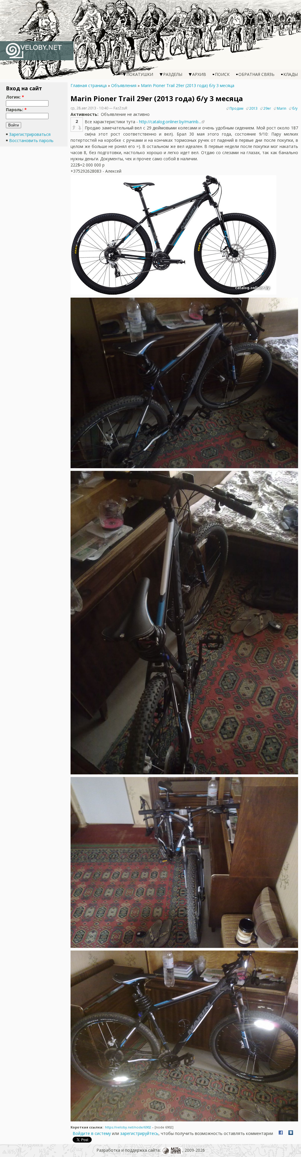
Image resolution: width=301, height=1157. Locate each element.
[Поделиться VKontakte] (290, 1133)
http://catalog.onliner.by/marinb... (170, 121)
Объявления (123, 85)
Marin (281, 108)
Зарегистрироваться (30, 134)
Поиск (222, 74)
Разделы (172, 74)
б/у (294, 108)
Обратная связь (256, 74)
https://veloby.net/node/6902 (128, 1127)
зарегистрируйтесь (139, 1133)
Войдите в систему (92, 1133)
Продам (236, 108)
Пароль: (16, 109)
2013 (253, 108)
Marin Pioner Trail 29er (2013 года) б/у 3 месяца (187, 85)
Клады (290, 74)
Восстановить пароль (31, 140)
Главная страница (89, 85)
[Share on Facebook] (280, 1133)
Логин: (15, 97)
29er (267, 108)
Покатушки (139, 74)
